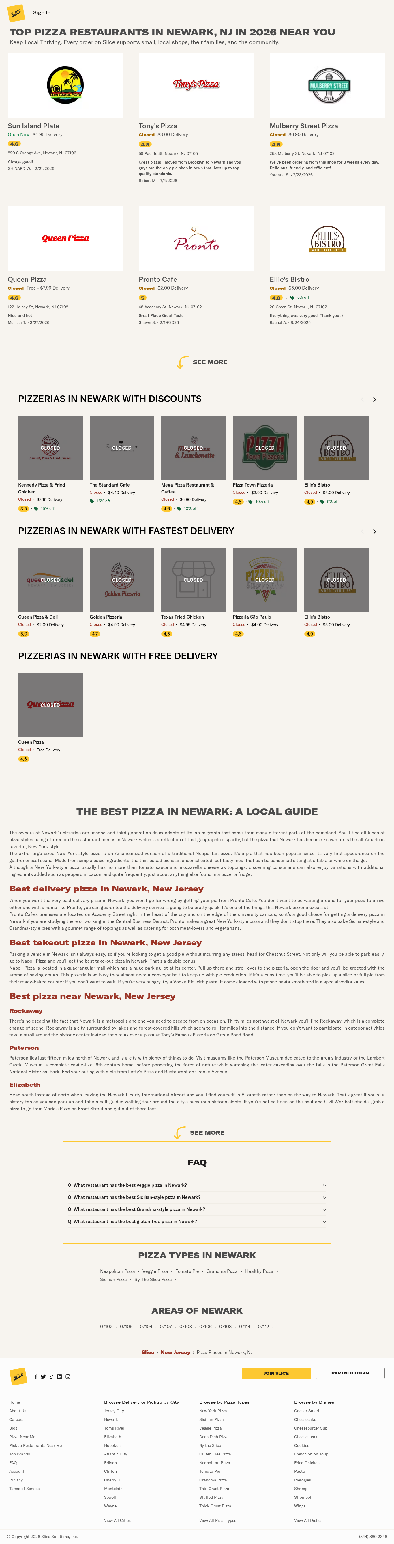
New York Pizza (213, 1410)
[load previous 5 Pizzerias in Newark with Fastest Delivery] (362, 532)
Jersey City (114, 1410)
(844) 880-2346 (373, 1536)
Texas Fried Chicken (182, 617)
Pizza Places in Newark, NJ (224, 1352)
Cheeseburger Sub (310, 1428)
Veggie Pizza (210, 1428)
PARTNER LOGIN (350, 1373)
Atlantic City (115, 1454)
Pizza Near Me (22, 1436)
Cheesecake (305, 1419)
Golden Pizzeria (106, 617)
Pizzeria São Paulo (252, 617)
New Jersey (175, 1352)
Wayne (110, 1506)
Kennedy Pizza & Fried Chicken (41, 488)
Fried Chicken (307, 1462)
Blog (13, 1428)
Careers (16, 1419)
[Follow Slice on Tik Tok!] (52, 1377)
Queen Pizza (31, 742)
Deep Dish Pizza (214, 1436)
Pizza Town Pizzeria (253, 485)
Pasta (299, 1471)
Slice (148, 1352)
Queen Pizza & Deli (38, 617)
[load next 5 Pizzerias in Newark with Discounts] (374, 400)
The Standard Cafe (110, 485)
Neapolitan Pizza (214, 1462)
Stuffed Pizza (211, 1497)
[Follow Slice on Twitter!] (43, 1377)
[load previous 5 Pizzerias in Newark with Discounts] (362, 400)
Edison (110, 1462)
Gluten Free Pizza (215, 1454)
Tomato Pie (209, 1471)
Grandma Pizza (213, 1480)
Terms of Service (24, 1488)
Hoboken (112, 1445)
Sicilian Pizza (211, 1419)
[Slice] (15, 13)
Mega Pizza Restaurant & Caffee (187, 488)
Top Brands (19, 1454)
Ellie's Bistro (317, 485)
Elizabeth (112, 1436)
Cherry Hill (114, 1480)
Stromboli (303, 1497)
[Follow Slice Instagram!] (68, 1377)
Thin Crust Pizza (214, 1488)
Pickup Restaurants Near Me (35, 1445)
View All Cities (117, 1520)
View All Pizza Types (217, 1520)
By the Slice (210, 1445)
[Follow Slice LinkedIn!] (59, 1377)
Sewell (110, 1497)
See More (210, 362)
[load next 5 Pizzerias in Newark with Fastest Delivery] (374, 532)
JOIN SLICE (276, 1373)
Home (14, 1402)
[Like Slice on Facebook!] (36, 1377)
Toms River (114, 1428)
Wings (299, 1506)
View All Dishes (308, 1520)
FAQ (13, 1462)
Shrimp (300, 1488)
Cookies (301, 1445)
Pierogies (302, 1480)
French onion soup (311, 1454)
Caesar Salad (306, 1410)
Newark (111, 1419)
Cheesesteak (306, 1436)
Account (16, 1471)
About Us (17, 1410)
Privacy (16, 1480)
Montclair (113, 1488)
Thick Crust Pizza (215, 1506)
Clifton (110, 1471)
